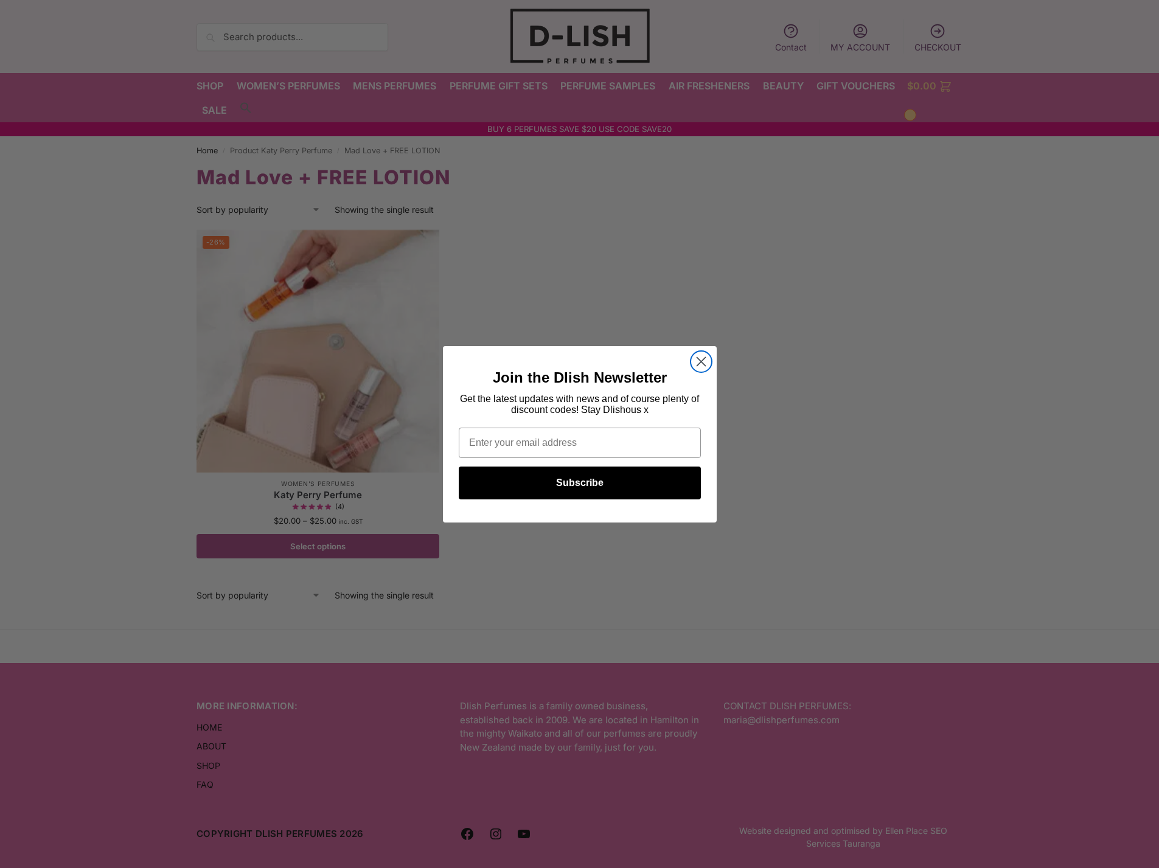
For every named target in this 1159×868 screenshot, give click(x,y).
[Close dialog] (701, 361)
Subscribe (580, 482)
